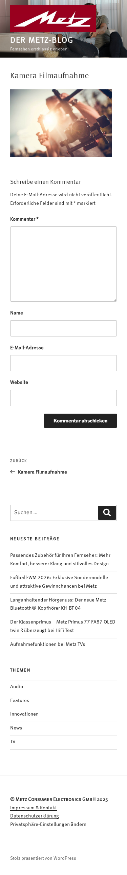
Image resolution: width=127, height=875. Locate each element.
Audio (16, 687)
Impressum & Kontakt (33, 808)
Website (19, 382)
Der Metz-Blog (41, 41)
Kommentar (24, 219)
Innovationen (24, 714)
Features (19, 700)
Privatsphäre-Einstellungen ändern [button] (48, 824)
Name (16, 313)
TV (13, 742)
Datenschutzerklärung (34, 816)
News (16, 728)
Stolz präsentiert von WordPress (43, 858)
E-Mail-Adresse (27, 348)
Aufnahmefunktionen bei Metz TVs (47, 644)
